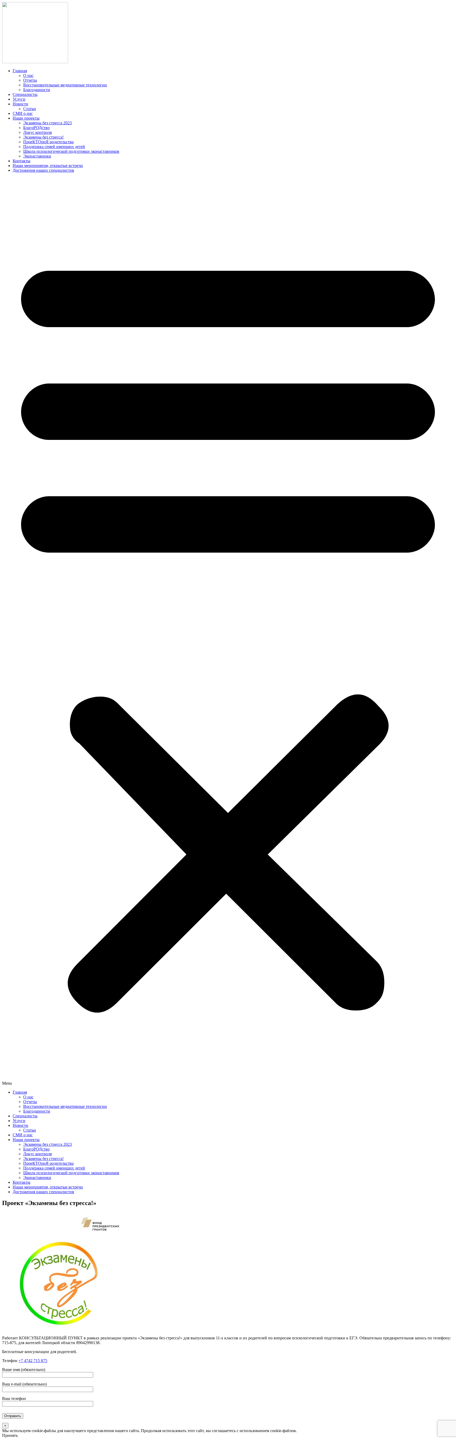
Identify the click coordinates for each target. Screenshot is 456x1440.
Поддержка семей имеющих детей (54, 146)
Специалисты (25, 94)
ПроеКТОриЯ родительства (48, 142)
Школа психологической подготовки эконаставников (71, 151)
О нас (28, 75)
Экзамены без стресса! (43, 137)
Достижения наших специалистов (43, 170)
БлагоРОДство (36, 127)
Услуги (19, 99)
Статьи (29, 108)
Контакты (21, 161)
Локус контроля (37, 132)
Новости (20, 104)
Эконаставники (37, 156)
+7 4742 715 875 (32, 1360)
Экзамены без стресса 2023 (47, 123)
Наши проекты (26, 118)
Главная (20, 70)
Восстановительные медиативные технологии (65, 85)
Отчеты (30, 80)
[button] (228, 631)
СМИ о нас (23, 113)
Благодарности (36, 89)
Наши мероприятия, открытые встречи (48, 165)
